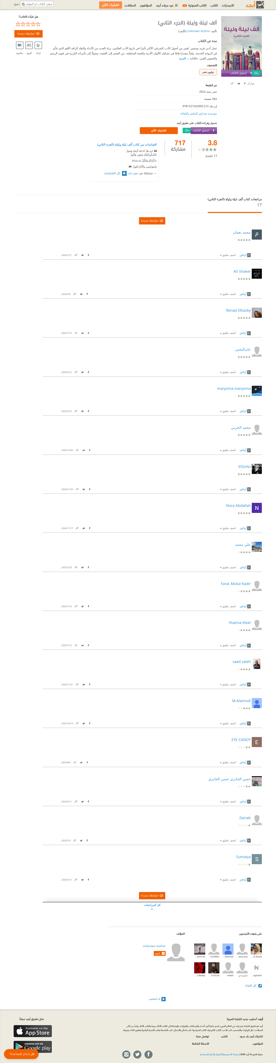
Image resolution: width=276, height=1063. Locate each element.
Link (76, 254)
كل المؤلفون (154, 998)
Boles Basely (199, 975)
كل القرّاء (251, 985)
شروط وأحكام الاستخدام (210, 1054)
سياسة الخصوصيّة (231, 1054)
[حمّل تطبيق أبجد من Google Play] (32, 1047)
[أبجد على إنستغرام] (126, 1054)
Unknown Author (198, 31)
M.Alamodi (228, 956)
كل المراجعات (152, 905)
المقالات (130, 5)
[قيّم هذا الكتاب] (28, 24)
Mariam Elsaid (256, 956)
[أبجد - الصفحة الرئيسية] (250, 4)
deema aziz (242, 956)
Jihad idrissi (213, 975)
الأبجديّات (228, 5)
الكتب (214, 5)
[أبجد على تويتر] (137, 1054)
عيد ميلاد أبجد (167, 5)
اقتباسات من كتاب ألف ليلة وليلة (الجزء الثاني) (127, 144)
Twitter (239, 82)
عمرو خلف (133, 173)
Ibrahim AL (199, 956)
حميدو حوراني (242, 975)
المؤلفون (146, 5)
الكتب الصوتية (194, 5)
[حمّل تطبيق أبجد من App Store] (32, 1031)
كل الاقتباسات (112, 173)
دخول (17, 4)
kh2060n (215, 956)
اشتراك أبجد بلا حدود (251, 1036)
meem (230, 975)
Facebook (244, 82)
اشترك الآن (158, 130)
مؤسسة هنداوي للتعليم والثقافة (198, 113)
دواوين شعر (208, 72)
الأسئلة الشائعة (200, 1043)
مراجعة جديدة (26, 33)
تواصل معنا (202, 1036)
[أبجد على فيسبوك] (148, 1054)
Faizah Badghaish (256, 975)
